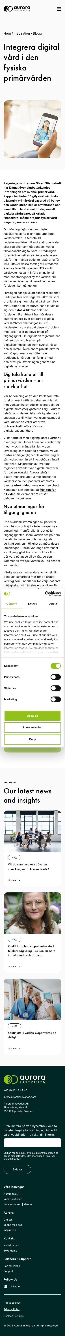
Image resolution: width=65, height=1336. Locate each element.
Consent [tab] (11, 603)
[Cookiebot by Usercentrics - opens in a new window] (46, 593)
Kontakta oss (11, 1245)
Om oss (8, 1219)
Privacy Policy (12, 1309)
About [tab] (53, 603)
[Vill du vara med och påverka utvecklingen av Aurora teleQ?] (32, 831)
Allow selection (32, 727)
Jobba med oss (13, 1224)
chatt (55, 485)
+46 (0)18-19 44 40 (15, 1090)
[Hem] (17, 9)
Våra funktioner (13, 1199)
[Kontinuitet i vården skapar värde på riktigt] (32, 999)
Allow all (32, 715)
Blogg (37, 33)
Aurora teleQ (11, 1193)
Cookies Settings (13, 1315)
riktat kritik (22, 310)
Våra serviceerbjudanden (18, 1204)
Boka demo (10, 1250)
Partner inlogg (12, 1265)
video (27, 485)
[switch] (56, 677)
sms (35, 485)
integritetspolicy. (12, 1159)
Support (8, 1271)
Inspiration (22, 33)
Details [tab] (32, 603)
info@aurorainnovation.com (20, 1096)
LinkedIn (15, 1286)
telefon (16, 485)
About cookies (12, 1302)
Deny (32, 739)
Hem (7, 33)
